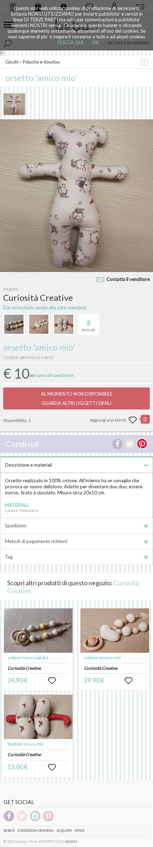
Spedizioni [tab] (15, 525)
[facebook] (9, 820)
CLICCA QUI (70, 42)
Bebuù (9, 830)
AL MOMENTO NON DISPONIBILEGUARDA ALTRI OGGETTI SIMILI (76, 398)
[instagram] (35, 820)
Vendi (79, 830)
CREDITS (71, 841)
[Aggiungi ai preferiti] (132, 420)
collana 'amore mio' (102, 657)
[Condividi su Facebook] (117, 444)
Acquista (64, 830)
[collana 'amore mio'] (114, 630)
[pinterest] (48, 820)
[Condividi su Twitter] (129, 444)
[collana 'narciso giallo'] (38, 630)
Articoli (88, 325)
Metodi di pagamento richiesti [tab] (36, 541)
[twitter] (22, 820)
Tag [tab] (8, 557)
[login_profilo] (52, 681)
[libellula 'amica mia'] (38, 717)
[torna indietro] (144, 62)
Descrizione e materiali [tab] (28, 465)
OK (95, 42)
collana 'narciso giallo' (27, 657)
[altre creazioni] (14, 324)
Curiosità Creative (24, 668)
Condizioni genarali (35, 830)
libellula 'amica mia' (25, 743)
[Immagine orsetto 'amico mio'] (14, 104)
